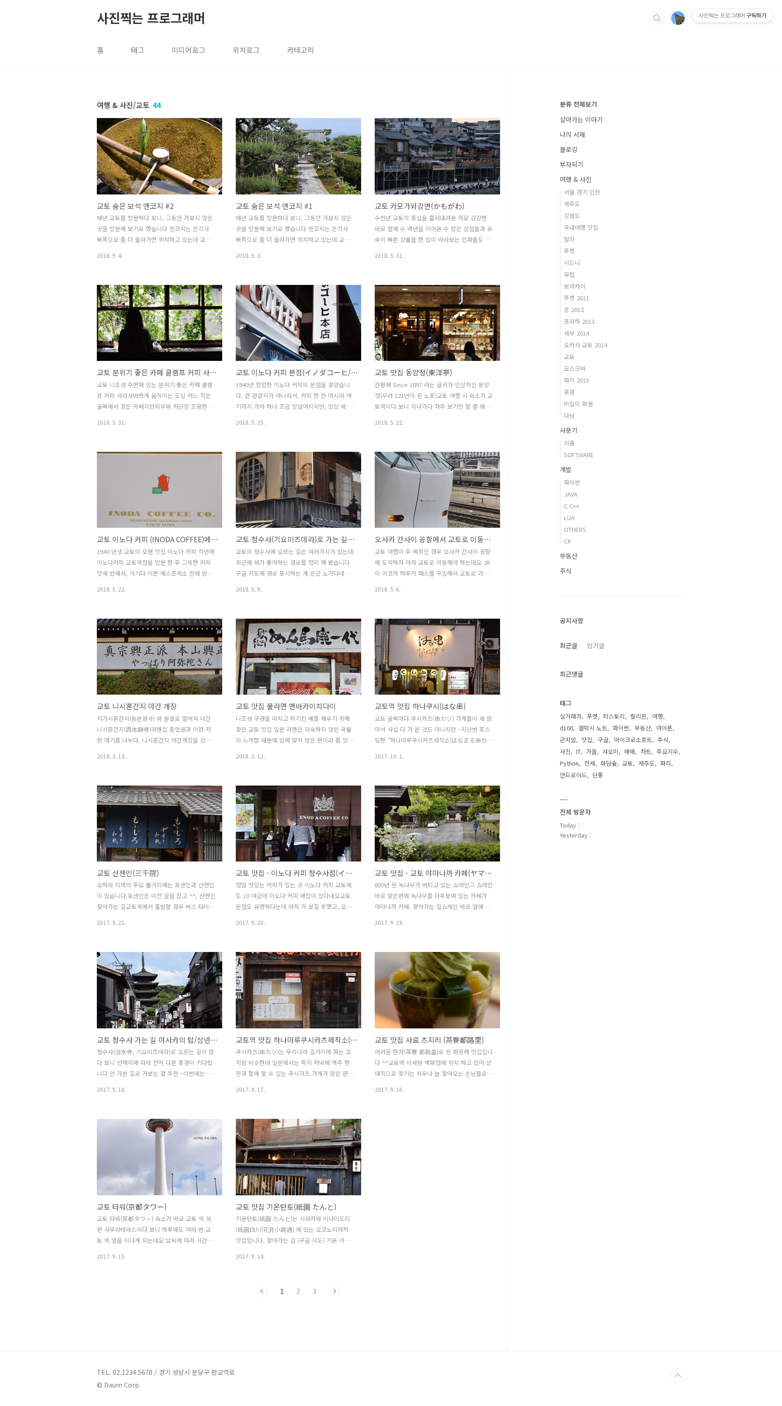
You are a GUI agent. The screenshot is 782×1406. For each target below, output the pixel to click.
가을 (591, 751)
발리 (569, 239)
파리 (665, 763)
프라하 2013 (579, 321)
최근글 (568, 645)
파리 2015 (576, 380)
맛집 (587, 739)
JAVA (570, 494)
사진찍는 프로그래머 (151, 17)
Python (569, 763)
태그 (137, 49)
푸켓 (569, 250)
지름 (569, 443)
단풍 (597, 775)
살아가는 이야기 (581, 119)
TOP (678, 1375)
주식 (566, 570)
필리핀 (638, 716)
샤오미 (610, 751)
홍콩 (569, 392)
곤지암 (568, 739)
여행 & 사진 (575, 179)
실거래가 (571, 716)
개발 (566, 469)
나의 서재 (572, 134)
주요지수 (667, 751)
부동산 (568, 555)
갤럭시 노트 (592, 728)
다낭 (569, 415)
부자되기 (571, 164)
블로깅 (568, 149)
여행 (657, 716)
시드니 (572, 262)
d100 (566, 728)
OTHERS (575, 529)
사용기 (568, 430)
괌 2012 (574, 309)
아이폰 (664, 728)
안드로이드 (573, 775)
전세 (589, 763)
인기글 (596, 645)
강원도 (572, 215)
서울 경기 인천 (582, 192)
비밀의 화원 (578, 403)
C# (567, 541)
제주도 (572, 203)
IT (578, 751)
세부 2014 (576, 333)
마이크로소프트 (633, 739)
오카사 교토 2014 (585, 345)
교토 (569, 356)
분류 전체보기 (578, 104)
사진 (565, 751)
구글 (603, 739)
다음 (334, 1291)
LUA (569, 517)
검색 (657, 18)
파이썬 (572, 482)
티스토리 (614, 716)
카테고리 (300, 49)
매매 (629, 751)
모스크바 (575, 368)
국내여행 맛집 (581, 227)
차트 (645, 751)
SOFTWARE (579, 454)
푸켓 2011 (576, 298)
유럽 (569, 274)
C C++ (571, 506)
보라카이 (575, 286)
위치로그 (246, 49)
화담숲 (609, 763)
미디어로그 (188, 49)
